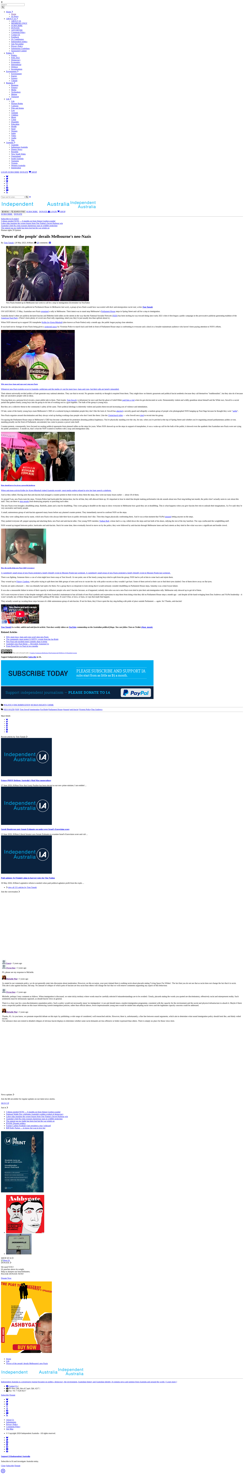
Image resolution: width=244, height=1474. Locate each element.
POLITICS (8, 705)
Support (15, 1456)
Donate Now (6, 1278)
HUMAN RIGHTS (39, 705)
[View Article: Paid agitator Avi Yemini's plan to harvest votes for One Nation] (26, 873)
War (12, 140)
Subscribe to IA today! (10, 219)
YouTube (72, 627)
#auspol (66, 709)
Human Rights (17, 103)
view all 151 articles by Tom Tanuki (22, 887)
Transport (15, 97)
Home (9, 12)
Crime (13, 120)
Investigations (16, 69)
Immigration (16, 168)
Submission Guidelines (20, 48)
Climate (14, 81)
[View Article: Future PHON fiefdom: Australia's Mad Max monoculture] (26, 775)
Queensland (16, 156)
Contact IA (15, 35)
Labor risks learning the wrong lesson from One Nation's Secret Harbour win (32, 223)
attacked (119, 411)
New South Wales (18, 154)
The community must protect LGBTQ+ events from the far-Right (32, 639)
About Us (10, 1420)
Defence (14, 67)
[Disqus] (122, 991)
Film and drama (17, 108)
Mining (14, 94)
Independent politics (19, 42)
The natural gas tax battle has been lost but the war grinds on (25, 228)
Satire (13, 133)
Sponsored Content (19, 51)
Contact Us (13, 1386)
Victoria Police (85, 709)
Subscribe (32, 657)
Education (15, 124)
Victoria (14, 163)
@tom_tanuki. (147, 627)
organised (45, 311)
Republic (14, 152)
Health (14, 126)
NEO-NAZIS (9, 709)
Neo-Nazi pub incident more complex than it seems (26, 641)
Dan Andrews (96, 709)
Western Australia (18, 165)
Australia (10, 142)
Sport (13, 129)
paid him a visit (128, 400)
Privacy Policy (17, 46)
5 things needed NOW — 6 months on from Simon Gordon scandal (28, 221)
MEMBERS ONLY (19, 23)
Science (14, 78)
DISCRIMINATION (21, 705)
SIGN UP (5, 1103)
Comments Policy (18, 32)
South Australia (17, 159)
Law (13, 110)
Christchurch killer (115, 415)
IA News (14, 16)
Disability (15, 122)
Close (3, 1466)
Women (14, 131)
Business (10, 83)
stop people (24, 501)
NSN (115, 316)
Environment (11, 71)
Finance (14, 87)
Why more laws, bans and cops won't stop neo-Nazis (19, 384)
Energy (14, 76)
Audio (13, 138)
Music (13, 117)
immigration (35, 709)
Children (14, 115)
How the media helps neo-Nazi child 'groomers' (18, 568)
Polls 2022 (15, 58)
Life (8, 99)
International (16, 64)
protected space (51, 327)
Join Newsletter (17, 44)
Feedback (15, 37)
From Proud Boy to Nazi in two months (22, 646)
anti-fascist (74, 709)
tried (142, 415)
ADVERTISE (17, 30)
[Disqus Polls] (122, 925)
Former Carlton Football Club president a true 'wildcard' (28, 1126)
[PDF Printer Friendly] (50, 243)
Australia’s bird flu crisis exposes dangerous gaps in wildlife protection (29, 226)
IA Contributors (17, 39)
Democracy (15, 60)
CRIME (50, 705)
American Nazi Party (9, 318)
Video (13, 136)
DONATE (15, 28)
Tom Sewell (72, 400)
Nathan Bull (104, 521)
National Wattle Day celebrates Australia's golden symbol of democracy (34, 1114)
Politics (9, 53)
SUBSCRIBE (16, 25)
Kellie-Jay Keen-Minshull (52, 322)
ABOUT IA (11, 19)
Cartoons (14, 106)
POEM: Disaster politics (16, 1123)
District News (16, 149)
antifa (235, 411)
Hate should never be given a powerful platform (18, 485)
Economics (15, 62)
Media (13, 90)
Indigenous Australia (19, 147)
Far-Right (44, 709)
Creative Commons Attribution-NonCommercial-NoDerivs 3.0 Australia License (53, 653)
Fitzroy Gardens (22, 581)
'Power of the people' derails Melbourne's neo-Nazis (27, 1363)
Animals (14, 113)
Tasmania (15, 161)
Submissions (11, 1422)
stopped (168, 517)
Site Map (9, 1429)
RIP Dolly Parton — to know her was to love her (25, 1128)
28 (38, 243)
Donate (12, 1395)
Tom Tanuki (9, 243)
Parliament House (108, 311)
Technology (16, 92)
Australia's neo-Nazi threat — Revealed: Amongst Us (27, 644)
